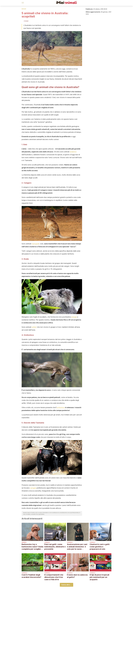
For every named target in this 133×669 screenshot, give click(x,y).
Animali (24, 9)
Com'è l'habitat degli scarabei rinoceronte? (31, 576)
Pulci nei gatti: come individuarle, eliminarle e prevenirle (55, 546)
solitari (34, 327)
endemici (73, 152)
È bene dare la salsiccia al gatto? (77, 576)
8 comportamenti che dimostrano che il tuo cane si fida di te (53, 577)
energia (74, 317)
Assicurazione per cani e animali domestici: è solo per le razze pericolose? (77, 546)
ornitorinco (61, 407)
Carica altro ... (66, 585)
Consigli (47, 542)
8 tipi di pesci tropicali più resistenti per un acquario (99, 577)
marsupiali (35, 244)
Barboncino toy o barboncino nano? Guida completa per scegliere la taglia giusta (32, 546)
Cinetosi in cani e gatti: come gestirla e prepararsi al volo (100, 546)
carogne (33, 488)
